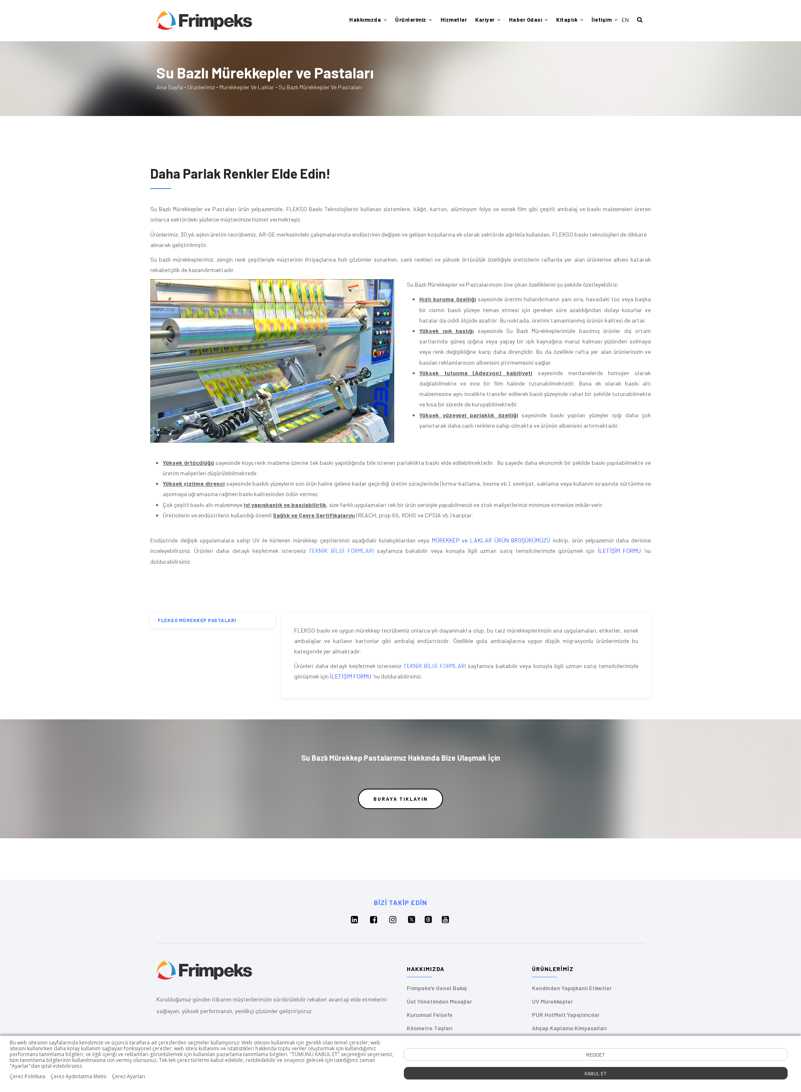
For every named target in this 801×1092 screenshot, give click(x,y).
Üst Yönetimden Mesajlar (439, 1001)
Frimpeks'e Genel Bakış (437, 987)
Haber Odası (526, 19)
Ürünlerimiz (411, 19)
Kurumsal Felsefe (430, 1014)
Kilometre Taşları (429, 1027)
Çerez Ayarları (128, 1076)
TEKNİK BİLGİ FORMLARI (341, 550)
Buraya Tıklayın (400, 799)
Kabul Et (595, 1073)
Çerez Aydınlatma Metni (78, 1076)
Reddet (595, 1054)
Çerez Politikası (27, 1076)
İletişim (602, 19)
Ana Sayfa (169, 87)
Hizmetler (454, 19)
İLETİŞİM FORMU (619, 550)
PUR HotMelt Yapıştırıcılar (565, 1014)
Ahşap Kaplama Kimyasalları (569, 1027)
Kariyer (485, 19)
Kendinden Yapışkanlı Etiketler (572, 987)
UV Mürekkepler (552, 1001)
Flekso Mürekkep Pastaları (197, 620)
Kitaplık (567, 19)
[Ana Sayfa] (204, 20)
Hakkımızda (366, 19)
